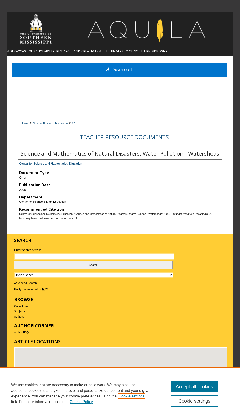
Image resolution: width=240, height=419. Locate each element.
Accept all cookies (194, 386)
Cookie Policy (81, 402)
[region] (120, 393)
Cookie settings (131, 396)
